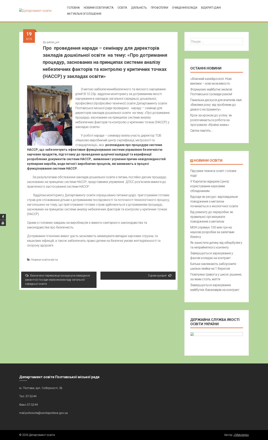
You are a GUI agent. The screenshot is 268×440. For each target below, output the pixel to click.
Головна (73, 7)
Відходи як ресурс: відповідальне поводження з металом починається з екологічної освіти (214, 201)
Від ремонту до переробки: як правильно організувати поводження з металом (211, 216)
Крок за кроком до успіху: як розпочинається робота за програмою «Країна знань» (211, 120)
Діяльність (139, 7)
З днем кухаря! (157, 275)
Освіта (122, 7)
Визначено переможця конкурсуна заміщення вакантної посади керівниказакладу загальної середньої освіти (57, 279)
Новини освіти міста (99, 7)
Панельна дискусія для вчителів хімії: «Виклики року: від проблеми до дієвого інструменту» (216, 104)
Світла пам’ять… (201, 130)
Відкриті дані (211, 7)
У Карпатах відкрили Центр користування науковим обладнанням (209, 186)
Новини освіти (208, 160)
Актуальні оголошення (84, 13)
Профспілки (159, 7)
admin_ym (52, 42)
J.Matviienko (241, 434)
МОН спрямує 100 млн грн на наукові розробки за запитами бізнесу (212, 232)
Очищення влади (184, 7)
